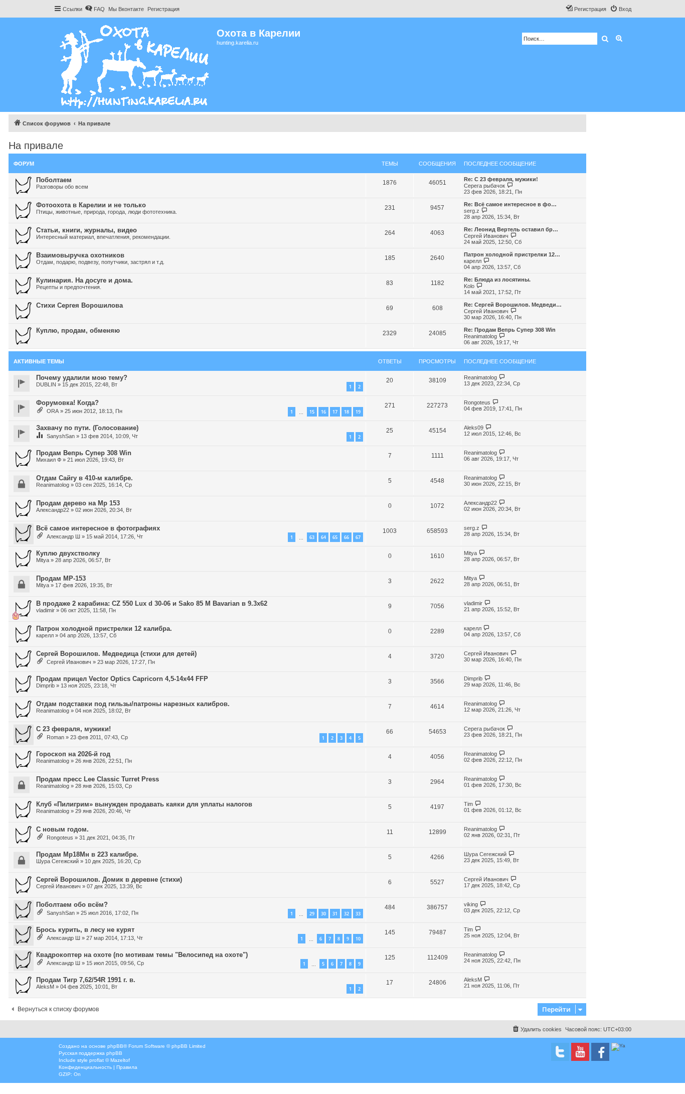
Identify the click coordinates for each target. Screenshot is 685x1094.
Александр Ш (63, 536)
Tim (468, 804)
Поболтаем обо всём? (72, 904)
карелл (472, 261)
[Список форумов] (135, 64)
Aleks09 (473, 428)
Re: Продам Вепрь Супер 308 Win (510, 330)
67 (358, 537)
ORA (53, 411)
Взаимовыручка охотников (80, 255)
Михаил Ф (48, 460)
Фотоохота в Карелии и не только (91, 205)
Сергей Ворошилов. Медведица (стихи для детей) (116, 653)
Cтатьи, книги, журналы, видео (86, 230)
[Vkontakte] (560, 1052)
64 (323, 537)
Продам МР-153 (61, 578)
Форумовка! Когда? (67, 402)
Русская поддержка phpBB (90, 1053)
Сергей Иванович (486, 236)
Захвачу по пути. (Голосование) (87, 428)
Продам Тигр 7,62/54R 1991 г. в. (85, 980)
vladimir (45, 610)
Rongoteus (477, 402)
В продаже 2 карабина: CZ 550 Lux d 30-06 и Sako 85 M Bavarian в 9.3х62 (151, 603)
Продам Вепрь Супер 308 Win (83, 453)
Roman (55, 737)
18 (346, 411)
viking (471, 904)
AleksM (45, 987)
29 (311, 913)
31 (334, 913)
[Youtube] (580, 1052)
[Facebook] (600, 1052)
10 (358, 938)
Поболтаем (54, 180)
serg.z (471, 211)
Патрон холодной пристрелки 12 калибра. (104, 628)
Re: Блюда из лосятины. (497, 280)
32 (346, 913)
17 (334, 411)
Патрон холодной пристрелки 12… (512, 254)
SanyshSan (61, 436)
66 (346, 537)
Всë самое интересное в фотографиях (98, 528)
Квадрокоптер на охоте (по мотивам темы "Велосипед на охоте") (142, 955)
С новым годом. (62, 829)
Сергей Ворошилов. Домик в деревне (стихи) (109, 879)
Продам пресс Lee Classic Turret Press (97, 779)
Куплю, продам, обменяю (78, 330)
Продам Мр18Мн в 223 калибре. (87, 854)
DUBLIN (46, 384)
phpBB (115, 1046)
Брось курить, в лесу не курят (85, 929)
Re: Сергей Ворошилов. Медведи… (513, 305)
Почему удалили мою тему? (81, 377)
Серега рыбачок (484, 186)
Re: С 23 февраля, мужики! (501, 179)
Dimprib (45, 685)
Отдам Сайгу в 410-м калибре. (84, 478)
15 (311, 411)
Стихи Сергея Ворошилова (79, 305)
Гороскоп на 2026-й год (73, 754)
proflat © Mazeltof (109, 1060)
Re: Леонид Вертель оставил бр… (511, 229)
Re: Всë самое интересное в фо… (510, 204)
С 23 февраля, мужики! (73, 729)
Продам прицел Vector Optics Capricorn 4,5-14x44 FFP (122, 678)
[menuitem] (95, 9)
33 (358, 913)
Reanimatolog (480, 336)
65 (334, 537)
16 (323, 411)
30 (323, 913)
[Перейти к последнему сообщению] (502, 377)
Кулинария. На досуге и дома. (84, 280)
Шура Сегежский (57, 861)
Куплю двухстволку (68, 553)
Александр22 (52, 510)
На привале (36, 145)
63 (311, 537)
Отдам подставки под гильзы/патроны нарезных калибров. (133, 704)
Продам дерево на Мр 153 (78, 503)
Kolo (469, 286)
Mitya (42, 560)
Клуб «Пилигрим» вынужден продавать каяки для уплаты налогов (144, 804)
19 (358, 411)
